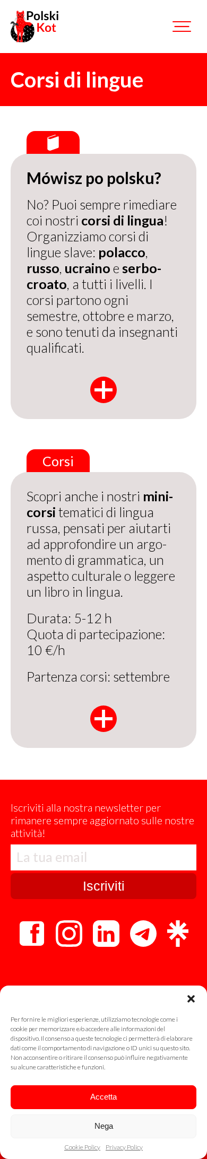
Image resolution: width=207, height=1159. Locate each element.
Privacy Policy (124, 1147)
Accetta (103, 1096)
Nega (103, 1125)
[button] (191, 999)
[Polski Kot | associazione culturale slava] (34, 26)
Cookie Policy (82, 1147)
